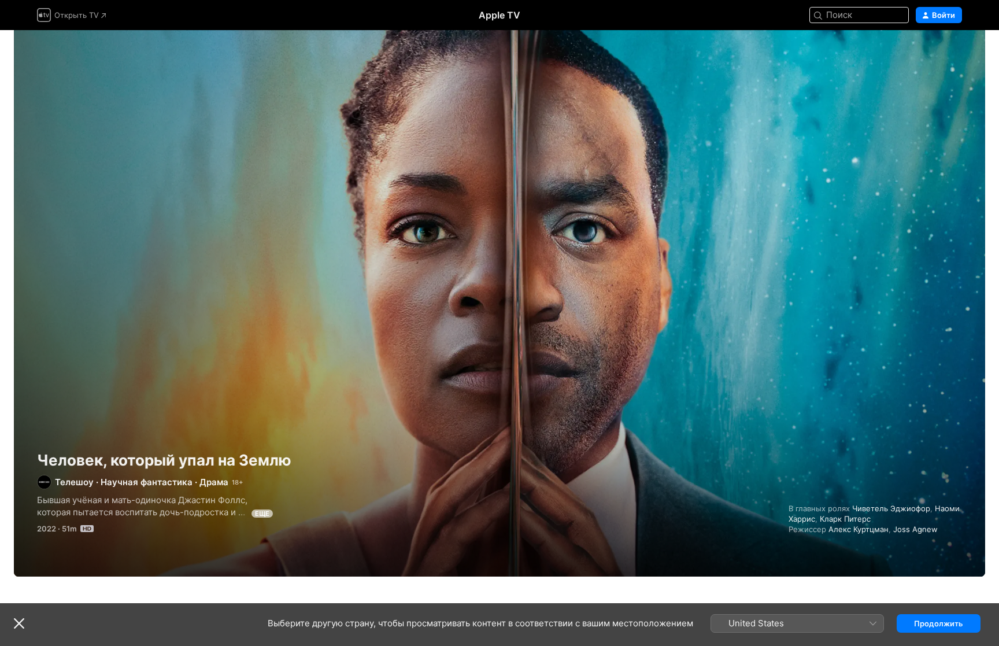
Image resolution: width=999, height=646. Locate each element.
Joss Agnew (915, 529)
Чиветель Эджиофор (891, 508)
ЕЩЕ (262, 514)
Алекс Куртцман (858, 529)
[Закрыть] (19, 623)
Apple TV (499, 15)
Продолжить (938, 623)
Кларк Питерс (845, 518)
